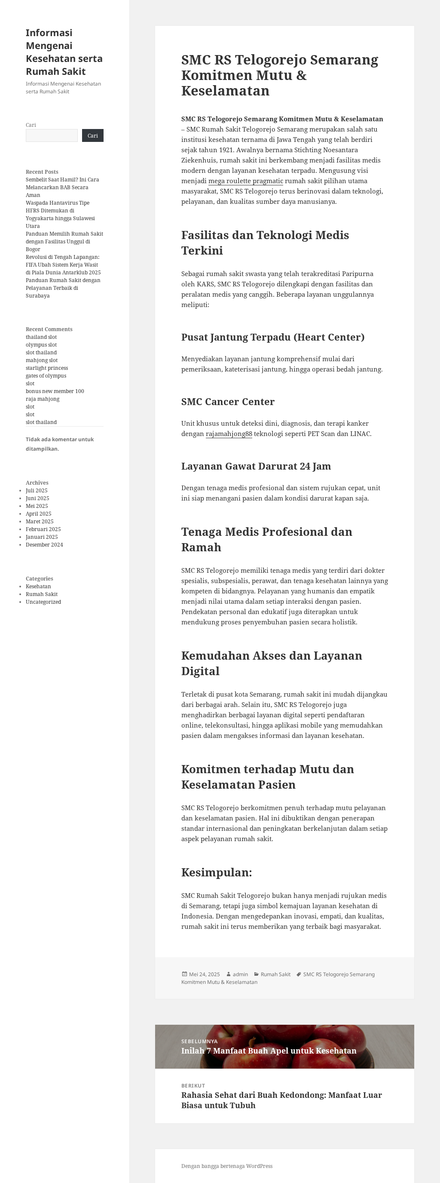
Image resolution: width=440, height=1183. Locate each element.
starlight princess (47, 368)
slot (30, 383)
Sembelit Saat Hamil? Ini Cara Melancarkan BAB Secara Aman (62, 187)
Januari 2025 (42, 537)
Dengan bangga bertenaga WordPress (226, 1166)
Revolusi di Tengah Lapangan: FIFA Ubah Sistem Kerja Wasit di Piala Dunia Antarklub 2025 (63, 264)
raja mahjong (42, 399)
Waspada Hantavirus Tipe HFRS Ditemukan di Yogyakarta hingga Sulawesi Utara (60, 214)
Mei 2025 (37, 506)
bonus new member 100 (55, 391)
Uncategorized (43, 601)
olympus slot (41, 344)
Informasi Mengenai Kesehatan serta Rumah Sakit (64, 51)
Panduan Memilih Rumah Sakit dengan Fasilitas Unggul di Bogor (64, 241)
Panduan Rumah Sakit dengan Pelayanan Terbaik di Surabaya (63, 288)
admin (240, 974)
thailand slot (41, 337)
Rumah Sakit (42, 594)
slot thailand (41, 352)
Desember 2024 (44, 544)
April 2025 (39, 513)
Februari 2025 (43, 529)
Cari (31, 125)
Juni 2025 (37, 498)
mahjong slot (42, 360)
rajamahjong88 (229, 433)
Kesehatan (38, 586)
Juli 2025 (37, 490)
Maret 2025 (40, 521)
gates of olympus (46, 375)
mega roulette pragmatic (245, 180)
